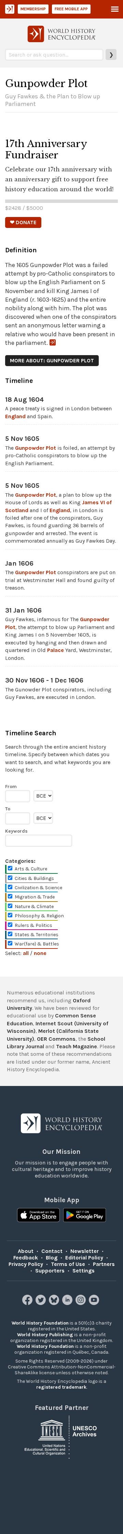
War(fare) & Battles (37, 944)
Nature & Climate (34, 906)
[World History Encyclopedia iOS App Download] (38, 1216)
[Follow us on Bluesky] (55, 1303)
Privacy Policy (26, 1264)
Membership (33, 9)
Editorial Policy (84, 1257)
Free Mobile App (71, 9)
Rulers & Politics (33, 925)
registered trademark (61, 1387)
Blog (51, 1257)
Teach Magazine (76, 1046)
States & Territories (36, 935)
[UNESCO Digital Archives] (61, 1436)
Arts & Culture (31, 869)
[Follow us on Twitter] (41, 1303)
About (25, 1251)
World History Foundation (40, 1323)
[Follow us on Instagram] (81, 1303)
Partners (104, 1264)
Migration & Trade (35, 897)
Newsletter (84, 1251)
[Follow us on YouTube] (95, 1303)
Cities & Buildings (34, 878)
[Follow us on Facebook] (28, 1303)
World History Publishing (45, 1335)
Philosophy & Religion (39, 916)
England (15, 416)
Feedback (25, 1257)
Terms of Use (68, 1264)
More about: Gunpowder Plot (52, 360)
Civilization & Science (38, 888)
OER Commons (56, 1039)
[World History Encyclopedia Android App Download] (84, 1216)
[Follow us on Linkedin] (68, 1303)
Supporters (50, 1270)
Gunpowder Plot (35, 448)
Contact (52, 1251)
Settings (83, 1270)
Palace (55, 650)
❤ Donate (23, 222)
